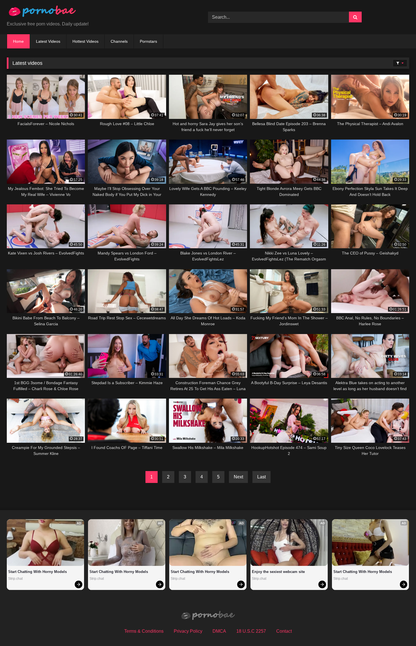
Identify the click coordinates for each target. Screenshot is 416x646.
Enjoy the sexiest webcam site (278, 572)
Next (238, 476)
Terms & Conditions (144, 631)
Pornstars (148, 41)
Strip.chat (15, 579)
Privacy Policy (188, 631)
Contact (284, 631)
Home (18, 41)
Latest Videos (48, 41)
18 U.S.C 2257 (251, 631)
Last (261, 476)
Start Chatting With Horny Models (37, 572)
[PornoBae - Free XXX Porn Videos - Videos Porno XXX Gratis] (42, 13)
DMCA (219, 631)
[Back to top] (398, 629)
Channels (119, 41)
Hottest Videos (85, 41)
